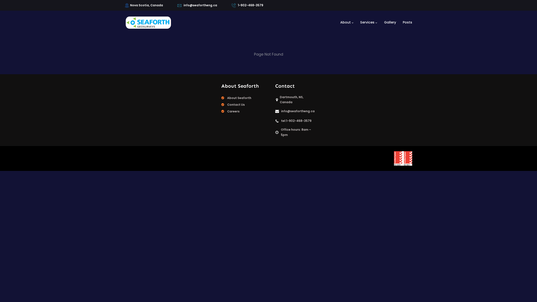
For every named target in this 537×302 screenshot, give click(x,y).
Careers (233, 111)
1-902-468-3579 (250, 5)
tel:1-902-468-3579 (296, 121)
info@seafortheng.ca (200, 5)
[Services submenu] (376, 22)
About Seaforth (239, 98)
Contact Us (236, 105)
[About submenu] (353, 22)
